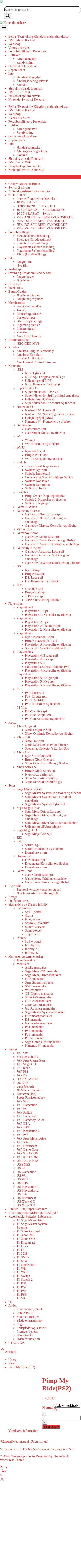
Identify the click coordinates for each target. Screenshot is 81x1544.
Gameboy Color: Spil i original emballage (52, 544)
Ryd (56, 1409)
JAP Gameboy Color (30, 1120)
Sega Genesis (25, 1086)
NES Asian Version (29, 1090)
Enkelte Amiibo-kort (30, 358)
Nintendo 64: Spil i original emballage (50, 414)
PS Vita (22, 707)
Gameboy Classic (28, 510)
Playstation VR (35, 663)
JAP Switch (24, 1112)
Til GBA (22, 1246)
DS (19, 566)
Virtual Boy (24, 529)
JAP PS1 (22, 1071)
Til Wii (21, 1268)
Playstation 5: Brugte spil (41, 678)
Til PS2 (21, 1287)
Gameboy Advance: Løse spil (44, 551)
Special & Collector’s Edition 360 (47, 748)
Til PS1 (21, 1283)
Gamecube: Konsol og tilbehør (45, 432)
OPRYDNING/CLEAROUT (36, 206)
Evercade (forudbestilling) (34, 239)
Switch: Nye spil (36, 470)
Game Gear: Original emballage (46, 878)
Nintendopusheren (23, 1456)
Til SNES (23, 1257)
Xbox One (24, 752)
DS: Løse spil (34, 577)
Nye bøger (24, 280)
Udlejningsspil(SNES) (39, 399)
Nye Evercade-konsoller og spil (37, 893)
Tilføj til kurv (51, 1426)
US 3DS (22, 1183)
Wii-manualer (34, 990)
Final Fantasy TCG (29, 1309)
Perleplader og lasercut (31, 1328)
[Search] (7, 16)
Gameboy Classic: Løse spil (43, 514)
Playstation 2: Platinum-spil (43, 626)
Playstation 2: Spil (37, 622)
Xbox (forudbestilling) (31, 254)
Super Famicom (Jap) (31, 1097)
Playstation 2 (25, 618)
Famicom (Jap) (26, 1094)
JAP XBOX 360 (27, 1157)
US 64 (21, 1168)
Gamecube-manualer (38, 1023)
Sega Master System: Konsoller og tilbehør (53, 793)
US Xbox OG (26, 1201)
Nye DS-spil (33, 570)
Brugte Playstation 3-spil (41, 640)
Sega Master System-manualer (45, 1012)
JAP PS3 (22, 1134)
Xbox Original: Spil (38, 730)
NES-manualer (34, 978)
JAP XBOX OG (27, 1153)
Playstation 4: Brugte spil (41, 655)
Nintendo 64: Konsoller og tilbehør (48, 421)
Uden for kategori (28, 1339)
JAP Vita (22, 1053)
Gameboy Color (27, 533)
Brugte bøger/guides (30, 299)
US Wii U (23, 1179)
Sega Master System (30, 789)
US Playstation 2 (28, 1190)
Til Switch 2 (25, 1279)
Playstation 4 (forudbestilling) (36, 247)
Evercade (14, 886)
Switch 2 (22, 492)
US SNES (23, 1164)
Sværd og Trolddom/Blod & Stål (29, 273)
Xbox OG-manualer (38, 997)
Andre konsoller (18, 340)
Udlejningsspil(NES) (38, 380)
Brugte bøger (25, 276)
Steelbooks (15, 288)
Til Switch (23, 1276)
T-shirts (21, 310)
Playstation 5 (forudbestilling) (36, 250)
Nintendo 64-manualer (39, 1045)
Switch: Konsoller (37, 481)
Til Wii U (23, 1272)
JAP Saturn (24, 1142)
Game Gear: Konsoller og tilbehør (47, 882)
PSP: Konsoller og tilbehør (42, 704)
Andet (12, 1305)
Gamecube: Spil (35, 429)
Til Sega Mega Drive (30, 1220)
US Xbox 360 (26, 1205)
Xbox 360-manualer (38, 1004)
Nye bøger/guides (28, 295)
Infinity (21, 938)
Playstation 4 (25, 652)
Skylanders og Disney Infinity (28, 904)
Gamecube (24, 425)
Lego (20, 1324)
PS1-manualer (34, 1027)
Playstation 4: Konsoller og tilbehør (48, 670)
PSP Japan (23, 1068)
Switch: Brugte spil (37, 473)
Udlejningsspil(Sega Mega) (43, 826)
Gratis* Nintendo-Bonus (24, 184)
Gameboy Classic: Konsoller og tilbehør (51, 525)
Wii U (21, 447)
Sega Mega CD (27, 830)
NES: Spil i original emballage (45, 377)
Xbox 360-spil (34, 741)
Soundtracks (25, 1335)
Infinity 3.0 (32, 952)
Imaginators (32, 919)
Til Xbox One (26, 1238)
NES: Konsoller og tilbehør (43, 384)
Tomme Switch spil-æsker (42, 466)
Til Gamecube (26, 1264)
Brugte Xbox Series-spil (40, 770)
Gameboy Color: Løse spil (42, 536)
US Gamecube (26, 1172)
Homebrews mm (36, 852)
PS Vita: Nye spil (36, 711)
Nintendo (14, 366)
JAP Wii (22, 1108)
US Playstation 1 (28, 1186)
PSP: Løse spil (34, 692)
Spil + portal (33, 912)
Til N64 (22, 1261)
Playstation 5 (25, 674)
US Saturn (23, 1194)
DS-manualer (33, 1019)
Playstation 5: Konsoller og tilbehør (48, 685)
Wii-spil (30, 440)
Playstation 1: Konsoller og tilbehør (48, 614)
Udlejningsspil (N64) (39, 418)
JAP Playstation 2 (28, 1131)
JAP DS (22, 1075)
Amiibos (14, 347)
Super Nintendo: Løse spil (42, 392)
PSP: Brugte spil (36, 696)
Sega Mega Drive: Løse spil (43, 811)
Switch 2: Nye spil (37, 503)
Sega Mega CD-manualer (41, 971)
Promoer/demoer (27, 1331)
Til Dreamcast (26, 1242)
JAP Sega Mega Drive (31, 1138)
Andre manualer (35, 967)
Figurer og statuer (28, 325)
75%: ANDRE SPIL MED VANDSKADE (45, 217)
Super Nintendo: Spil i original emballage (52, 395)
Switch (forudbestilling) (32, 243)
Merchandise (16, 302)
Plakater (22, 332)
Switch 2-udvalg (19, 187)
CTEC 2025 (16, 1342)
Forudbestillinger (19, 232)
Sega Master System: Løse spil (45, 804)
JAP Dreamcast (27, 1146)
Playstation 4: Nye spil (39, 659)
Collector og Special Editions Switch (49, 477)
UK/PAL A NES (28, 1079)
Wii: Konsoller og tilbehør (42, 444)
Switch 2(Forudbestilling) (33, 236)
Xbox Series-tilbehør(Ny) (41, 778)
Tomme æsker (26, 960)
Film (11, 258)
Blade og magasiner (30, 1320)
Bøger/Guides (17, 291)
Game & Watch (27, 507)
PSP (19, 689)
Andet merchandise (29, 336)
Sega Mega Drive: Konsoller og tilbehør (51, 822)
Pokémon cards (18, 900)
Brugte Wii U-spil (36, 455)
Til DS (21, 1250)
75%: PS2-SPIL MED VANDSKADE (42, 221)
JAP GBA (23, 1123)
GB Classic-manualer (39, 993)
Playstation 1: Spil (37, 611)
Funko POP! (25, 1313)
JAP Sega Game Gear (31, 1060)
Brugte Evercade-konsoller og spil (39, 889)
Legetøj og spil (26, 328)
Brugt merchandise (29, 306)
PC (10, 1302)
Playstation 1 (25, 607)
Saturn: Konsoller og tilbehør (44, 848)
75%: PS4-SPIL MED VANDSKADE (42, 228)
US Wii (21, 1175)
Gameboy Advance (29, 548)
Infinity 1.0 (32, 945)
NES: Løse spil (35, 373)
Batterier (22, 1227)
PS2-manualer (34, 1030)
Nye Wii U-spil (35, 451)
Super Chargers (35, 926)
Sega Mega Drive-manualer (43, 975)
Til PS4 (21, 1290)
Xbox (12, 722)
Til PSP (22, 1294)
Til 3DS (22, 1253)
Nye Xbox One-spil (38, 756)
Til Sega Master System (32, 1224)
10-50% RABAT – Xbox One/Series (41, 210)
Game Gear (24, 871)
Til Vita (21, 1298)
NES (20, 369)
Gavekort (14, 284)
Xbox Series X (26, 767)
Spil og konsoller (28, 1316)
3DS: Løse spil (34, 596)
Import (12, 1049)
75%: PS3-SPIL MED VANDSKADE (42, 224)
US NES (22, 1082)
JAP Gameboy (26, 1116)
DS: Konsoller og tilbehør (42, 581)
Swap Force (33, 930)
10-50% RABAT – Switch (34, 213)
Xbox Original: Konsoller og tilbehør (49, 733)
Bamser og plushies (29, 314)
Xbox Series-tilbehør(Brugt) (43, 782)
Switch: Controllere (37, 484)
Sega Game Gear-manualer (42, 1042)
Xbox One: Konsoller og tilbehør (46, 763)
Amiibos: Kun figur (29, 354)
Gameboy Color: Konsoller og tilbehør (50, 540)
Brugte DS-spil (35, 574)
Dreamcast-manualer (38, 1016)
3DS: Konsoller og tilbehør (42, 600)
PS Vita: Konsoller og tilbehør (44, 718)
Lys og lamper (26, 317)
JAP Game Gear (27, 1149)
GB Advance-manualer (40, 1008)
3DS (20, 585)
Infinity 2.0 (32, 949)
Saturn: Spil (32, 845)
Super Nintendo (27, 388)
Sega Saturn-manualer (39, 982)
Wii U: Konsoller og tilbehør (43, 458)
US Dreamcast (26, 1198)
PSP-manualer (34, 1038)
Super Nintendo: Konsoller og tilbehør (50, 403)
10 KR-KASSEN (28, 202)
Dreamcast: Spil (35, 860)
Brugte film (24, 262)
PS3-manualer (34, 1034)
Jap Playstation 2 (28, 1056)
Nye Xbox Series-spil (39, 774)
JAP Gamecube (27, 1105)
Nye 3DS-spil (34, 588)
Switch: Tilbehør (36, 488)
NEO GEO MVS (28, 343)
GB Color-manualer (38, 1001)
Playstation (15, 603)
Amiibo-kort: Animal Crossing (36, 362)
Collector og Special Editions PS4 (47, 666)
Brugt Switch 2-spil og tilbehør (45, 496)
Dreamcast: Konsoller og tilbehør (46, 863)
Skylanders (24, 908)
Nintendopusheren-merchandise (29, 191)
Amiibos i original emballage (35, 351)
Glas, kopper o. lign (30, 321)
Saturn (21, 841)
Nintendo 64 (25, 406)
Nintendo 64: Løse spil (40, 410)
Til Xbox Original (28, 1231)
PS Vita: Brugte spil (38, 715)
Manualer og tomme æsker (25, 956)
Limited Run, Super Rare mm (27, 1209)
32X (19, 837)
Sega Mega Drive (28, 808)
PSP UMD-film (35, 700)
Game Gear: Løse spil (39, 874)
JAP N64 (23, 1101)
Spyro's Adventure (37, 923)
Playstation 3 (25, 633)
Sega (11, 785)
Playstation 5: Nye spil (39, 681)
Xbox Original (26, 726)
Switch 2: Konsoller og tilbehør (45, 499)
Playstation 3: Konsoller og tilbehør (48, 644)
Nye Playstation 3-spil (39, 637)
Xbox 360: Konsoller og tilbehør (46, 744)
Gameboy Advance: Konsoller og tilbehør (52, 562)
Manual (47, 1407)
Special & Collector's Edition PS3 (47, 648)
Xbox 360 (23, 737)
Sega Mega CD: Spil (38, 834)
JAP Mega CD (26, 1064)
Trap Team (32, 934)
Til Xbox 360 (25, 1235)
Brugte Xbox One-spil (39, 759)
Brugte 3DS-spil (35, 592)
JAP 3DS (23, 1127)
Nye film (22, 265)
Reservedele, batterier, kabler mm (30, 1216)
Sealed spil (15, 269)
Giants (29, 915)
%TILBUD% (17, 195)
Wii (19, 436)
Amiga (12, 897)
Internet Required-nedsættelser (36, 198)
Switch (21, 462)
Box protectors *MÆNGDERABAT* (33, 1212)
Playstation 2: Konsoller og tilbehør (48, 629)
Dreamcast (24, 856)
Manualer (23, 964)
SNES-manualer (35, 986)
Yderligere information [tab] (23, 1430)
